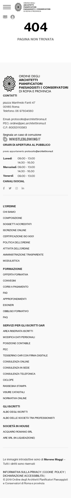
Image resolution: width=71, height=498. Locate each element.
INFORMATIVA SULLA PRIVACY (22, 472)
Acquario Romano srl (17, 431)
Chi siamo (9, 211)
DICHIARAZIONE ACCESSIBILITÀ (23, 475)
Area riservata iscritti (18, 331)
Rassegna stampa (14, 386)
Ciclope (8, 379)
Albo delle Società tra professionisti (29, 417)
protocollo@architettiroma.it (39, 151)
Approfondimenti (14, 298)
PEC (5, 349)
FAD (5, 292)
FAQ (5, 317)
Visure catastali (14, 392)
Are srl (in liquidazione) (19, 437)
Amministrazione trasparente (23, 254)
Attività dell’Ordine (16, 248)
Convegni (9, 280)
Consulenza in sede (16, 367)
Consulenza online (16, 361)
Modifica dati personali (19, 337)
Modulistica (11, 260)
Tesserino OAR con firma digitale (25, 355)
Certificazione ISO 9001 (18, 236)
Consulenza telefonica (19, 373)
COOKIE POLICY (53, 472)
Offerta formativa (15, 274)
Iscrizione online (14, 230)
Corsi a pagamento (15, 286)
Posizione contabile (16, 343)
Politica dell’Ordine (16, 242)
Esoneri (8, 305)
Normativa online (15, 398)
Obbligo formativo (16, 311)
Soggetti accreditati (17, 224)
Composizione (12, 217)
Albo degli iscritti (15, 411)
